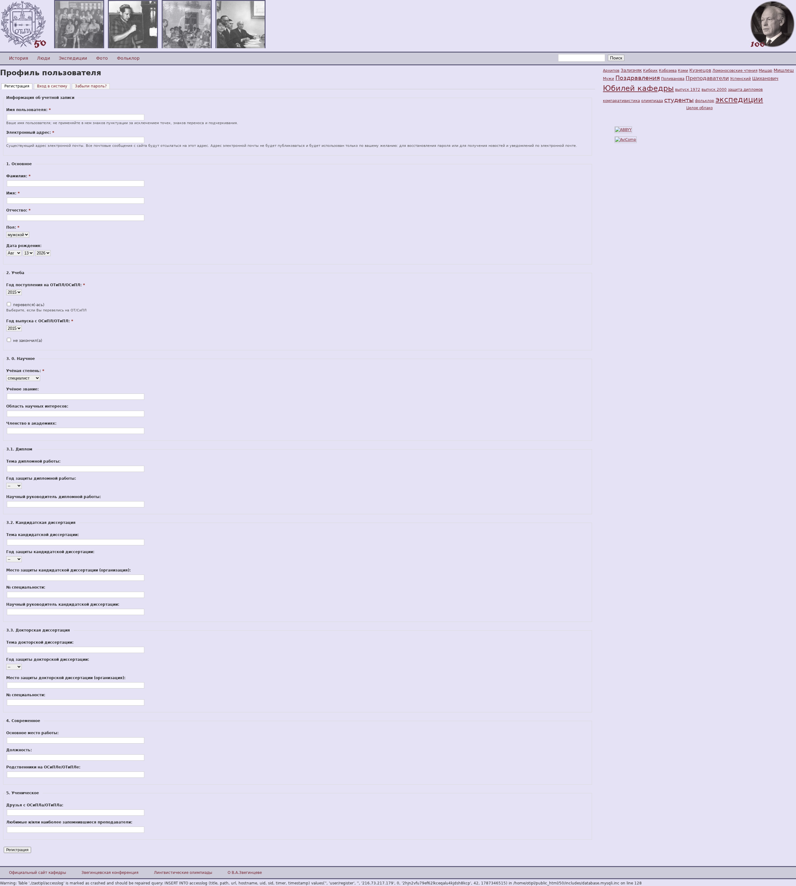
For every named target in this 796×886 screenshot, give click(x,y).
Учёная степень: (25, 371)
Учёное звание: (22, 389)
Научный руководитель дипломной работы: (53, 497)
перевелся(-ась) (28, 305)
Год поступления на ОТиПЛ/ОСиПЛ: (45, 285)
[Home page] (23, 47)
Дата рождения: (24, 246)
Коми (683, 70)
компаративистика (621, 101)
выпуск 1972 (687, 89)
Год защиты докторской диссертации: (47, 659)
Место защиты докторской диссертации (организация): (66, 678)
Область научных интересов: (37, 406)
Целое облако (699, 108)
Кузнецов (700, 70)
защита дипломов (745, 89)
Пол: (12, 227)
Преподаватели (707, 78)
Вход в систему (52, 86)
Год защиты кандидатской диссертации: (50, 552)
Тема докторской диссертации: (40, 642)
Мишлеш (784, 70)
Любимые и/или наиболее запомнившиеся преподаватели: (69, 822)
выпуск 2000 (714, 89)
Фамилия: (18, 176)
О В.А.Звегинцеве (245, 872)
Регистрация (16, 86)
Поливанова (672, 79)
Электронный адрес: (30, 132)
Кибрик (650, 70)
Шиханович (765, 78)
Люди (43, 58)
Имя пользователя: (28, 110)
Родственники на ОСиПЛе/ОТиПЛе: (43, 767)
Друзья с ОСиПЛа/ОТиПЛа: (34, 805)
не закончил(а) (27, 340)
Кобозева (668, 70)
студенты (679, 100)
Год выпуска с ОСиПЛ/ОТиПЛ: (39, 321)
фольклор (704, 101)
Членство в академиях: (31, 423)
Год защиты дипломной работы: (41, 478)
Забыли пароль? (91, 86)
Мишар (765, 70)
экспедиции (739, 99)
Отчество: (18, 210)
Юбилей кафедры (638, 88)
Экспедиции (73, 58)
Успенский (740, 79)
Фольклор (128, 58)
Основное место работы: (32, 733)
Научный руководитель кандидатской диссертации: (62, 604)
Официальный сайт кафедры (37, 872)
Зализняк (631, 70)
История (18, 58)
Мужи (608, 79)
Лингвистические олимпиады (183, 872)
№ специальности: (25, 587)
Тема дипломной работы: (33, 461)
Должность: (19, 750)
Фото (102, 58)
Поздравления (637, 78)
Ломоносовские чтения (734, 70)
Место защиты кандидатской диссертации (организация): (68, 570)
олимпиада (652, 101)
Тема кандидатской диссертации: (42, 535)
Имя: (13, 193)
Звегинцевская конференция (109, 872)
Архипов (611, 70)
